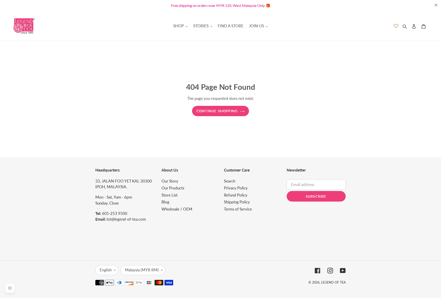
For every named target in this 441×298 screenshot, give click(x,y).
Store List (169, 195)
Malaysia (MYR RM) (142, 269)
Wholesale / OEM (176, 209)
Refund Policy (235, 195)
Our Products (172, 188)
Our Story (169, 181)
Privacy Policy (236, 188)
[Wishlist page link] (396, 26)
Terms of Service (238, 209)
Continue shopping (217, 111)
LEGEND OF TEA (333, 282)
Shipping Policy (237, 202)
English (106, 269)
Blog (165, 202)
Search (229, 181)
